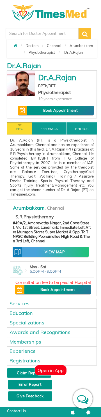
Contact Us (16, 411)
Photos (81, 129)
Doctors (32, 45)
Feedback (49, 129)
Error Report (30, 384)
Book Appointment (60, 110)
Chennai (54, 45)
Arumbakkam (81, 45)
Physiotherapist (42, 52)
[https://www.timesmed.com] (15, 45)
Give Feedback (30, 396)
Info (19, 129)
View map (55, 252)
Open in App (51, 370)
